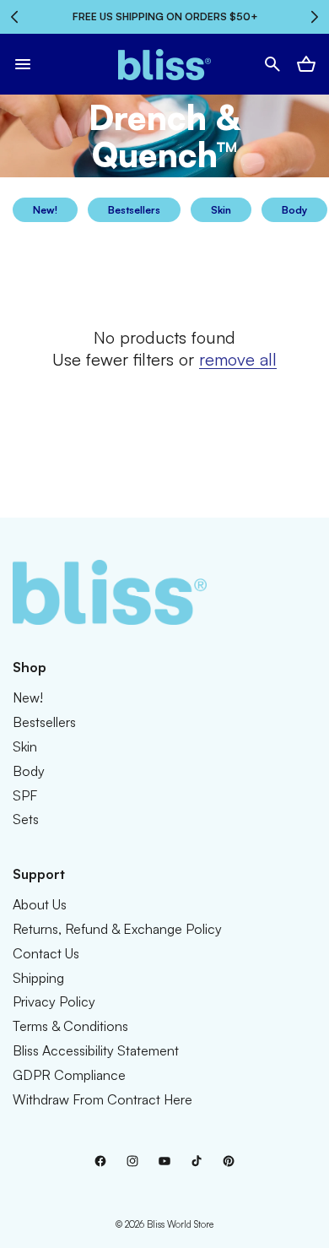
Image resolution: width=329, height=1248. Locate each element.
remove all (238, 359)
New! (45, 209)
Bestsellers (134, 209)
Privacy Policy (54, 1001)
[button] (23, 64)
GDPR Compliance (69, 1074)
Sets (26, 819)
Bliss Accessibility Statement (96, 1050)
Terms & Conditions (70, 1025)
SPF (25, 795)
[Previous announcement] (14, 17)
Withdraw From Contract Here (102, 1099)
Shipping (38, 977)
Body (294, 209)
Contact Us (46, 953)
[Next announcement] (315, 17)
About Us (40, 904)
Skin (221, 209)
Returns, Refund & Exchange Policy (117, 928)
